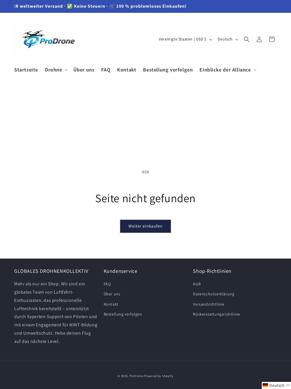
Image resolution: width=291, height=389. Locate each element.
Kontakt (111, 304)
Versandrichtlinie (208, 304)
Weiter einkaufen (145, 226)
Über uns (112, 293)
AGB (197, 283)
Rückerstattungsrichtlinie (216, 314)
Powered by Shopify (158, 376)
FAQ (107, 283)
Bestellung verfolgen (123, 314)
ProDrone (136, 376)
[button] (55, 69)
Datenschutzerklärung (213, 293)
